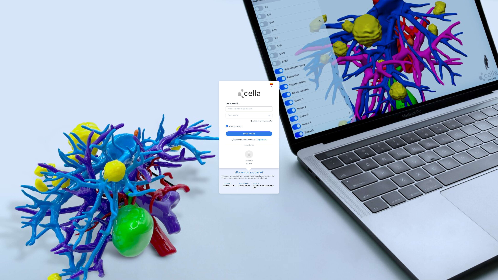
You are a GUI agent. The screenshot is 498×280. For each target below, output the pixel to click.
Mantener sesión (235, 126)
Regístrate (261, 139)
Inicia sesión (249, 133)
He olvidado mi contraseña (261, 121)
